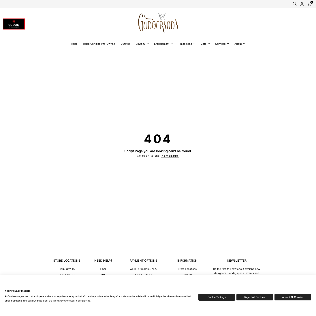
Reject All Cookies (254, 297)
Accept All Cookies (292, 297)
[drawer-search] (295, 4)
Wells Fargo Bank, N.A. (143, 268)
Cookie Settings (217, 297)
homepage (170, 155)
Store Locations (187, 268)
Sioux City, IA (67, 268)
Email (103, 268)
